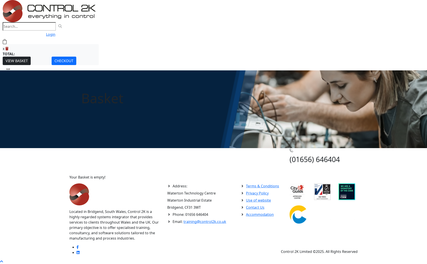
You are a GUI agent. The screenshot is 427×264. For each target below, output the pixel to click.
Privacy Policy (257, 193)
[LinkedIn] (78, 252)
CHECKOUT (63, 60)
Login (50, 34)
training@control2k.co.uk (204, 221)
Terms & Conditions (262, 186)
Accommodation (260, 214)
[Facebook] (78, 247)
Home (74, 155)
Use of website (258, 200)
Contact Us (255, 207)
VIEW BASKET (17, 60)
